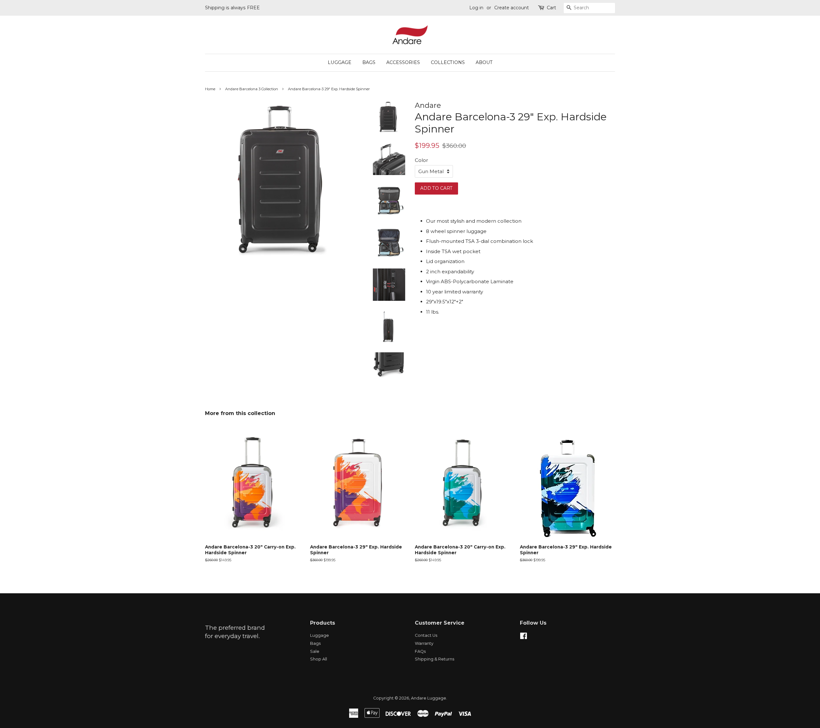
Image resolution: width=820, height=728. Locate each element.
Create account (511, 8)
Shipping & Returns (434, 659)
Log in (476, 8)
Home (210, 89)
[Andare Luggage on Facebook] (523, 637)
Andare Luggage (428, 698)
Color (421, 160)
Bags (368, 62)
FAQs (420, 651)
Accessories (403, 62)
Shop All (318, 659)
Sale (314, 651)
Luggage (339, 62)
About (484, 62)
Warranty (424, 643)
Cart (551, 8)
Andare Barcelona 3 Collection (251, 89)
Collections (448, 62)
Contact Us (426, 635)
